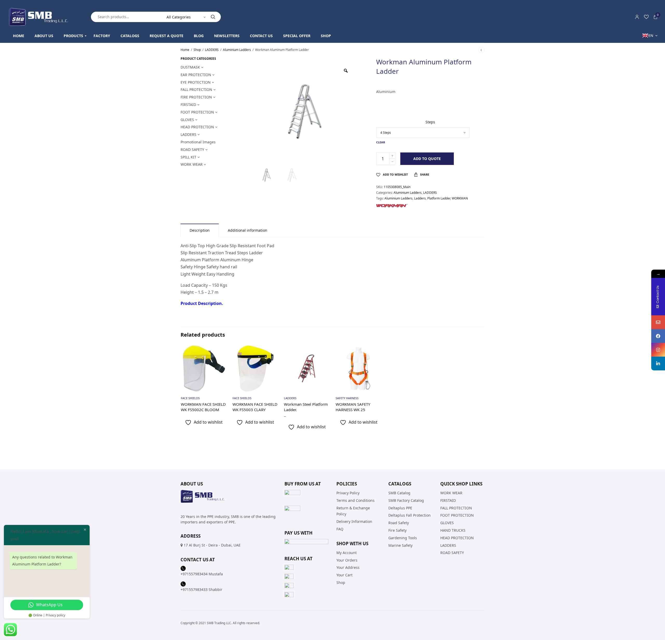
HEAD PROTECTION (197, 126)
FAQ (339, 528)
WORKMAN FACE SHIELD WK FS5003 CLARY (254, 407)
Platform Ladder (438, 198)
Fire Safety (397, 530)
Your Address (348, 567)
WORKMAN (460, 198)
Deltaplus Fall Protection (409, 515)
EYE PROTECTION (196, 82)
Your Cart (344, 574)
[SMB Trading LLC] (43, 17)
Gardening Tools (402, 537)
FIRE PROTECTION (196, 97)
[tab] (200, 230)
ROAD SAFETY (192, 149)
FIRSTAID (188, 104)
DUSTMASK (190, 67)
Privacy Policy (348, 492)
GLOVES (187, 119)
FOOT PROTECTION (197, 112)
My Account (346, 552)
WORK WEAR (192, 164)
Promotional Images (198, 141)
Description (200, 230)
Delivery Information (354, 521)
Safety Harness (347, 398)
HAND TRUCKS (453, 530)
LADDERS (212, 50)
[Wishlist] (646, 17)
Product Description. (202, 303)
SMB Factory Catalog (406, 500)
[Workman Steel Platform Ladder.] (307, 368)
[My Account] (637, 17)
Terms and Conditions (355, 500)
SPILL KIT (188, 157)
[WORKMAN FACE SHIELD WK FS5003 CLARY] (255, 368)
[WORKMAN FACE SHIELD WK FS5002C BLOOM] (204, 368)
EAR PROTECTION (196, 74)
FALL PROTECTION (196, 89)
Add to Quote (427, 158)
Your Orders (346, 559)
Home (185, 50)
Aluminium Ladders (237, 50)
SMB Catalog (399, 492)
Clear (380, 142)
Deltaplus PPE (400, 507)
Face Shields (190, 398)
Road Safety (398, 522)
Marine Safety (400, 545)
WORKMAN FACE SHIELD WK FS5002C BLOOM (203, 407)
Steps (430, 121)
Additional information (247, 230)
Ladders (420, 198)
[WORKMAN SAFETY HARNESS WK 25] (359, 368)
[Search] (213, 17)
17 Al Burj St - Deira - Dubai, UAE (212, 545)
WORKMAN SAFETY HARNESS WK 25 (353, 407)
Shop (197, 50)
